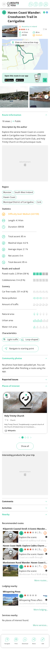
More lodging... (41, 609)
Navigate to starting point (21, 348)
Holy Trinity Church (14, 415)
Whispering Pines (11, 591)
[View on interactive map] (25, 68)
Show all (25, 446)
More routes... (41, 580)
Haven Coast (9, 197)
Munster (7, 192)
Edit (43, 643)
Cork (39, 202)
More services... (40, 625)
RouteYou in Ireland (29, 26)
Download (25, 643)
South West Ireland (23, 192)
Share (34, 643)
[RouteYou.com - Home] (13, 4)
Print (16, 643)
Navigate (7, 643)
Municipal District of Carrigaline (18, 202)
